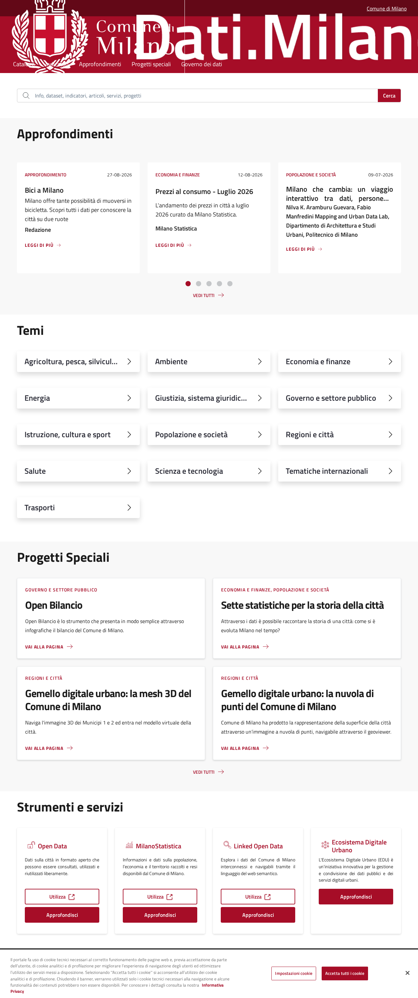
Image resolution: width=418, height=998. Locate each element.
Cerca (389, 95)
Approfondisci (62, 915)
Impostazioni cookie (293, 973)
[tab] (188, 283)
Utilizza (57, 897)
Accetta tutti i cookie (344, 973)
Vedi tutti (204, 295)
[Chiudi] (407, 973)
